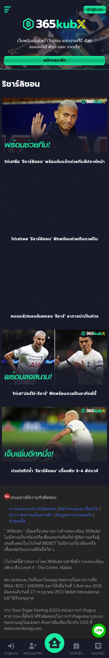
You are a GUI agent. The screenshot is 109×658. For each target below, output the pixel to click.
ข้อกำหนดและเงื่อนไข (78, 509)
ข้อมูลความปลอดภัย (74, 515)
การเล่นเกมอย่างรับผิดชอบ (32, 509)
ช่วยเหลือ (17, 521)
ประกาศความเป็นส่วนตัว (31, 515)
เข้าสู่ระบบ (95, 9)
